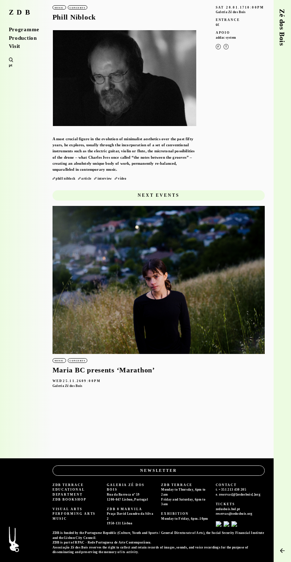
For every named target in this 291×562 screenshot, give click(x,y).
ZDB (21, 12)
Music (60, 518)
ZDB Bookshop (70, 499)
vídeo (122, 178)
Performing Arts (74, 513)
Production (23, 38)
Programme (24, 29)
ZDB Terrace (68, 485)
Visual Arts (67, 509)
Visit (15, 46)
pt (11, 65)
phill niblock (65, 178)
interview (105, 178)
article (86, 178)
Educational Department (69, 492)
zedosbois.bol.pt (228, 509)
